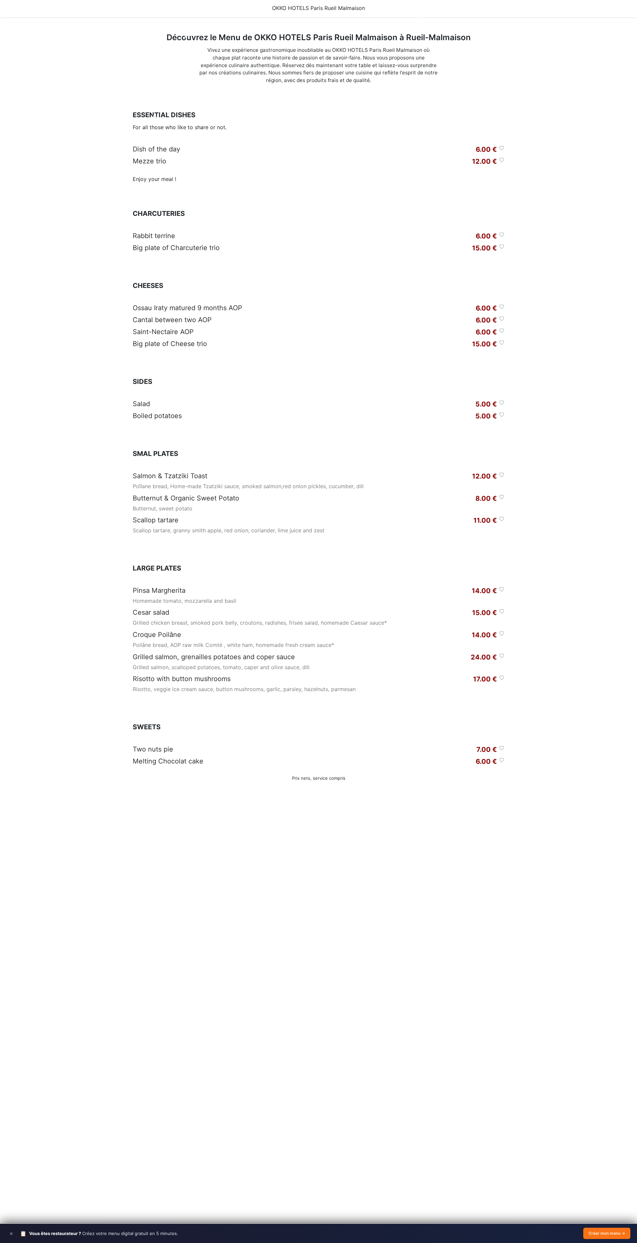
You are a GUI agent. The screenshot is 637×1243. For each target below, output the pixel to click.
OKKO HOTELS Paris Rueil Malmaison (318, 8)
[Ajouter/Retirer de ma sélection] (501, 148)
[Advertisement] (318, 908)
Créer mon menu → (607, 1233)
